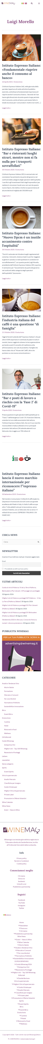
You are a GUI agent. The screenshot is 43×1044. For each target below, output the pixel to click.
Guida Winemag (8, 741)
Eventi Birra (8, 714)
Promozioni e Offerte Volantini (15, 798)
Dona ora (21, 879)
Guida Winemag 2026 (24, 964)
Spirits (4, 768)
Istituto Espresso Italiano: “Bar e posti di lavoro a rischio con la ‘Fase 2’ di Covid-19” (21, 400)
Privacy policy (22, 858)
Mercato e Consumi (11, 695)
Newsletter (24, 926)
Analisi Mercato (10, 779)
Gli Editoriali (6, 737)
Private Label (9, 795)
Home (21, 922)
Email (4, 561)
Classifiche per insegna (12, 783)
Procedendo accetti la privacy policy (16, 569)
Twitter (21, 908)
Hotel (6, 726)
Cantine (7, 722)
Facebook (21, 900)
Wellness (7, 733)
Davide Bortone (24, 978)
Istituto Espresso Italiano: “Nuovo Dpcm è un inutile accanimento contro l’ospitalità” (21, 239)
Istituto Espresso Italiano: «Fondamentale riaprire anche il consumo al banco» (21, 71)
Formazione (8, 691)
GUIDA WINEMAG (22, 961)
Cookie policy (21, 864)
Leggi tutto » (6, 108)
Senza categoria (7, 764)
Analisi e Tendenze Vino (10, 683)
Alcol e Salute (9, 687)
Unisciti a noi (21, 884)
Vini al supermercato (9, 775)
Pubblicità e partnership (21, 887)
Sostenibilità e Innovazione (13, 706)
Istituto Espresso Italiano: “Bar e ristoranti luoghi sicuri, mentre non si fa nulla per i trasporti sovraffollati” (21, 157)
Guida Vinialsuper (10, 787)
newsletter (6, 760)
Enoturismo (18, 82)
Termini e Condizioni (21, 861)
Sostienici (21, 881)
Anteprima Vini (9, 745)
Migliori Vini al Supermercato (14, 791)
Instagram (21, 905)
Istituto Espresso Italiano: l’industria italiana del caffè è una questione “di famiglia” (21, 322)
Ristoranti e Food (10, 729)
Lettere (4, 756)
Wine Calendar (7, 802)
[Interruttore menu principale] (39, 3)
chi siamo (24, 931)
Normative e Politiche (12, 703)
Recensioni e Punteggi (12, 752)
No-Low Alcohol (10, 699)
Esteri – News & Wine (12, 810)
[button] (32, 3)
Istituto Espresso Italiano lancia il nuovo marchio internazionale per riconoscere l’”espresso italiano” (21, 482)
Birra (4, 710)
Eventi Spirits (9, 772)
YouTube (21, 903)
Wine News (6, 806)
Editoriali (21, 975)
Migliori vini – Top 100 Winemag (15, 749)
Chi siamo (21, 876)
